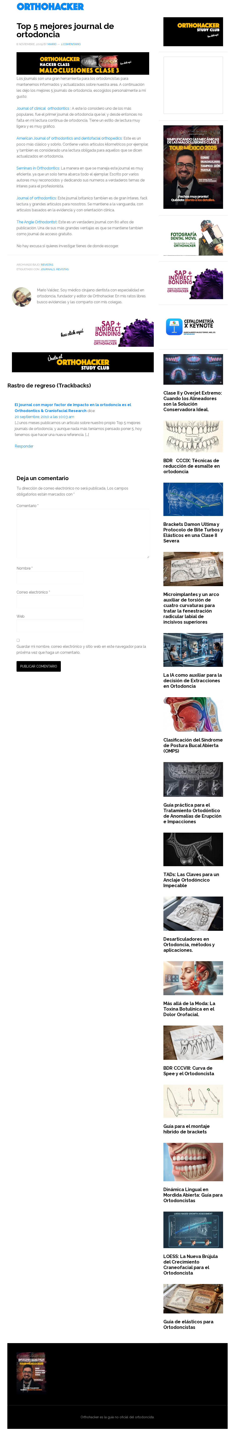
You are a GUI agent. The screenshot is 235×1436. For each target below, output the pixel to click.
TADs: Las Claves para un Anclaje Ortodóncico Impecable (191, 880)
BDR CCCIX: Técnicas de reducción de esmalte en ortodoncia (191, 466)
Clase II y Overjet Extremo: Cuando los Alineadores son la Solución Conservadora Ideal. (192, 401)
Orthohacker (117, 7)
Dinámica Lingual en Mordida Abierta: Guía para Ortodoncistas (193, 1195)
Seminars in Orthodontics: (38, 168)
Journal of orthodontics (36, 198)
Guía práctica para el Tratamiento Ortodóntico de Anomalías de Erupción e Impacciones (192, 813)
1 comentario (71, 44)
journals (48, 269)
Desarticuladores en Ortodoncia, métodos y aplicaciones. (189, 944)
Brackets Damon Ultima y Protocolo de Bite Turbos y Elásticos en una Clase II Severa (193, 533)
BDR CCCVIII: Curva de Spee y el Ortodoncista (188, 1070)
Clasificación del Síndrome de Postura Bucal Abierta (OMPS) (193, 745)
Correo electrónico (33, 592)
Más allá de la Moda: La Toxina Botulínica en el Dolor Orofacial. (189, 1009)
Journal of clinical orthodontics (43, 108)
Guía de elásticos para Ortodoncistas (188, 1324)
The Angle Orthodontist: (37, 222)
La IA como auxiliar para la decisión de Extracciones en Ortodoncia (192, 680)
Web (21, 616)
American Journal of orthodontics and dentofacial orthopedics (69, 138)
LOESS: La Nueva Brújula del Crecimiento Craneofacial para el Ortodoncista (190, 1265)
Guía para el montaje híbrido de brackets (186, 1129)
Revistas (47, 264)
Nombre (25, 568)
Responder (24, 446)
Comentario (28, 506)
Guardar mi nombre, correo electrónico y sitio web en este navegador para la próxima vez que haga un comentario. (81, 649)
